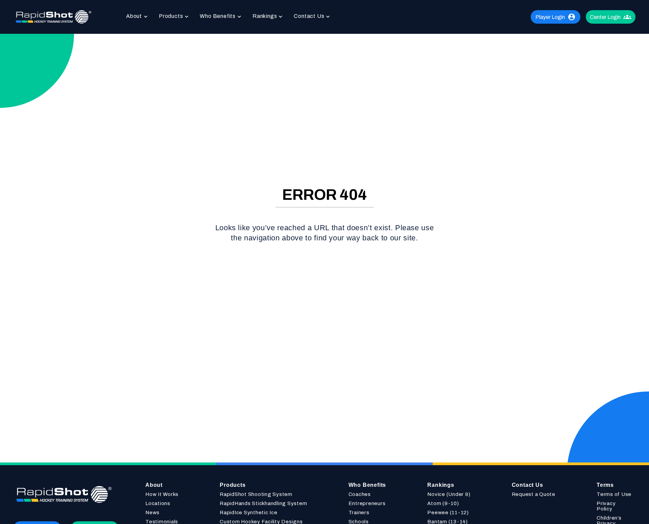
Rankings (265, 16)
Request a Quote (533, 494)
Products (171, 16)
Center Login (605, 17)
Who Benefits (218, 16)
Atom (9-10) (443, 503)
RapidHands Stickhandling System (263, 503)
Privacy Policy (606, 506)
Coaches (359, 494)
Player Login (550, 17)
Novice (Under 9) (448, 494)
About (134, 16)
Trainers (358, 512)
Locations (157, 503)
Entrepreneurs (367, 503)
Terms (605, 485)
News (152, 512)
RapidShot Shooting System (256, 494)
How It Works (161, 494)
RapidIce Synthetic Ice (249, 512)
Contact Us (309, 16)
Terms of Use (614, 494)
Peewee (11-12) (448, 512)
